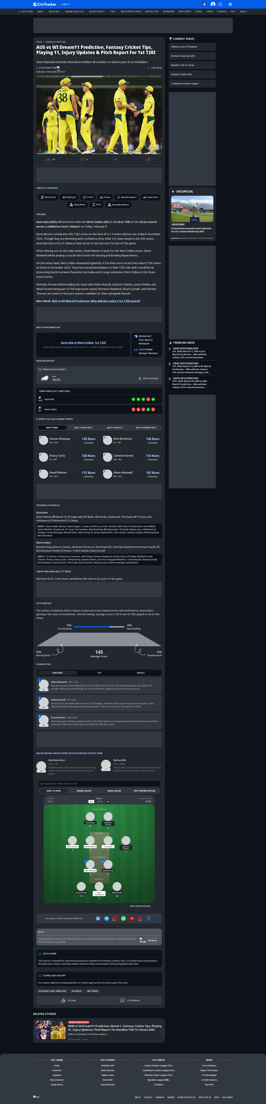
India (57, 1065)
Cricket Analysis (209, 1079)
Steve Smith (52, 526)
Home (39, 41)
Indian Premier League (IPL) (158, 1065)
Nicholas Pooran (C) (83, 547)
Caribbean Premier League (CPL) (158, 1070)
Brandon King (44, 547)
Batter (99, 833)
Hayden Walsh (89, 559)
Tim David (127, 517)
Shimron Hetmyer (116, 562)
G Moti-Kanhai (81, 550)
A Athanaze (62, 556)
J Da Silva (101, 559)
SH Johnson (58, 529)
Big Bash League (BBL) (158, 1079)
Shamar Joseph (149, 559)
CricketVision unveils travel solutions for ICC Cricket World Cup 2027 (191, 230)
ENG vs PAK (54, 11)
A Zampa (73, 520)
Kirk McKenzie (122, 438)
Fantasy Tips (151, 11)
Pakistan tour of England (184, 46)
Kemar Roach (58, 562)
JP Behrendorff (58, 520)
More (243, 11)
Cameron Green (123, 455)
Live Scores (27, 11)
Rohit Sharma (107, 1070)
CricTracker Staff (46, 67)
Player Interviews (209, 1070)
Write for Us (205, 1097)
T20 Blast (158, 1084)
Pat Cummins (81, 529)
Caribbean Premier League (184, 83)
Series (210, 11)
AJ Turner (95, 532)
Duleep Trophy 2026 (181, 74)
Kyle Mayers (132, 562)
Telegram (152, 940)
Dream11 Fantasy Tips (79, 1022)
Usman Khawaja (59, 438)
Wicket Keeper (99, 809)
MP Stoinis (140, 517)
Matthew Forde (144, 556)
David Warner (58, 472)
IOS (103, 982)
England (57, 1075)
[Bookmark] (148, 159)
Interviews (168, 11)
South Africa (57, 1084)
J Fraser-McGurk (109, 526)
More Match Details (140, 906)
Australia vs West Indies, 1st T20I (83, 342)
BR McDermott (111, 529)
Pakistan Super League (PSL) (158, 1075)
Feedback (159, 1097)
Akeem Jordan (100, 562)
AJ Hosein (66, 550)
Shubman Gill (107, 1065)
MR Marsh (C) (59, 517)
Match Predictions (131, 11)
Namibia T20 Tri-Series (182, 65)
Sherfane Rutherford (125, 547)
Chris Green (119, 532)
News (40, 11)
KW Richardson (151, 532)
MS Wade (88, 517)
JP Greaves (74, 556)
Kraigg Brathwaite (116, 559)
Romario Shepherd (102, 556)
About (138, 1097)
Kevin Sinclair (85, 562)
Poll (233, 11)
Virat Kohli (108, 1079)
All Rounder (99, 857)
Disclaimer (227, 1097)
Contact (148, 1097)
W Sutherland (135, 526)
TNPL (112, 11)
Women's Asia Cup (74, 11)
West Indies (92, 991)
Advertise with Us (186, 1097)
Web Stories (185, 11)
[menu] (230, 4)
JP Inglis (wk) (75, 517)
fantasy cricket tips (56, 41)
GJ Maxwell (114, 517)
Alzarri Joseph (97, 550)
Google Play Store (119, 982)
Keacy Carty (57, 455)
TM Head (123, 529)
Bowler (99, 879)
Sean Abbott (149, 526)
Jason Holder (52, 550)
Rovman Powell (146, 547)
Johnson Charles (62, 547)
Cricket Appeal (209, 1075)
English (65, 4)
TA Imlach (51, 556)
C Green (85, 526)
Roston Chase (119, 556)
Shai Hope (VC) (104, 547)
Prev (35, 1032)
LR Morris (95, 526)
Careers (171, 1097)
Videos (198, 11)
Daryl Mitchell (108, 1084)
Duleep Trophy (96, 11)
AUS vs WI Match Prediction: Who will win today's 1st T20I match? (96, 301)
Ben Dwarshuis (45, 535)
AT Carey (69, 529)
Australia (76, 991)
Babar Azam (108, 1075)
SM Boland (148, 529)
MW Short (122, 526)
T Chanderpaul (133, 559)
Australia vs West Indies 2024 (52, 991)
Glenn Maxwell (123, 472)
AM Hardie (101, 517)
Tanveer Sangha (135, 532)
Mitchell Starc (70, 532)
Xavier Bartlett (45, 529)
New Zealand (56, 1079)
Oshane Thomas (46, 559)
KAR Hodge (86, 556)
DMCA (216, 1097)
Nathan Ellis (107, 532)
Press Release (209, 1065)
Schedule (222, 11)
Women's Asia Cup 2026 (183, 55)
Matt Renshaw (96, 529)
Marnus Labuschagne (69, 526)
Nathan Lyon (135, 529)
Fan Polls (209, 1084)
